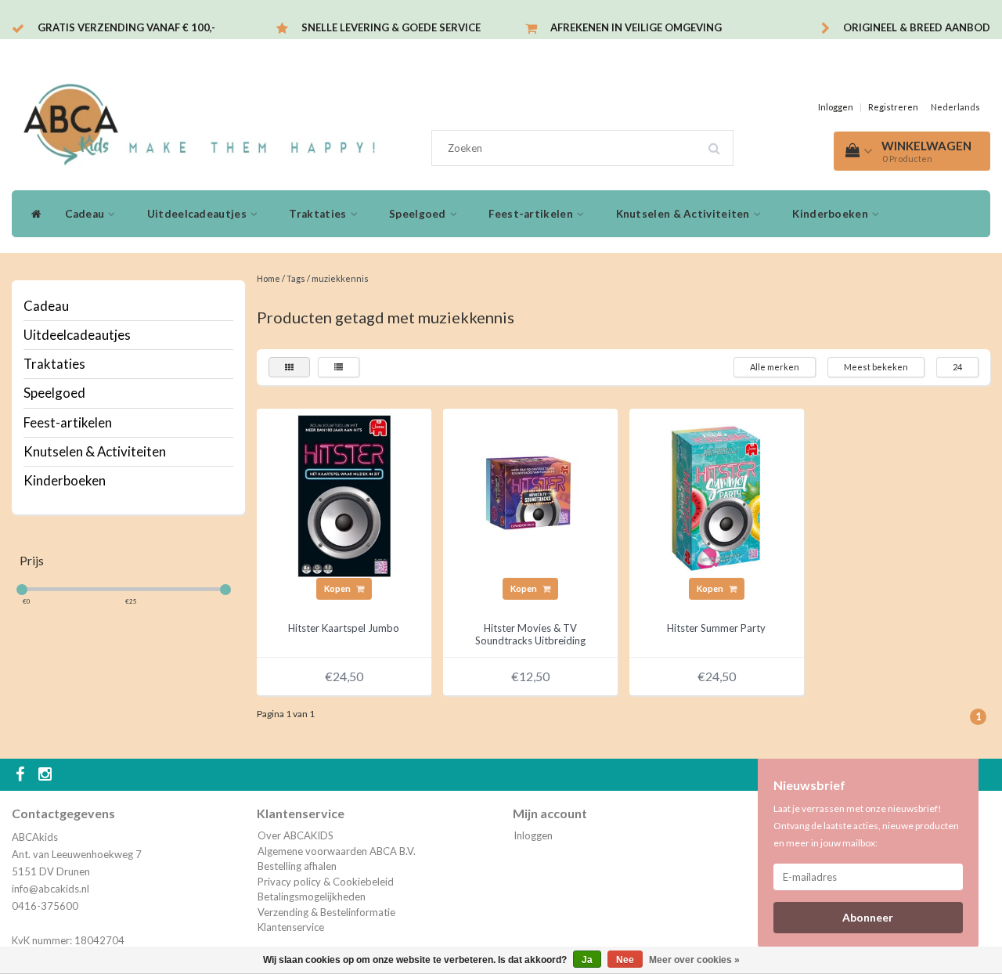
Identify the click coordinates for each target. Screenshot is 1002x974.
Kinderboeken (831, 213)
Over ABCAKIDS (295, 835)
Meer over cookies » (694, 959)
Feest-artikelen (531, 213)
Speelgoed (419, 213)
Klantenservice (291, 927)
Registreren (893, 107)
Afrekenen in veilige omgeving (636, 27)
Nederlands (955, 107)
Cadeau (85, 213)
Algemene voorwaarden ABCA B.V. (337, 851)
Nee (625, 959)
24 (957, 367)
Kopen (338, 588)
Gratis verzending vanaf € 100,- (126, 27)
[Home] (32, 213)
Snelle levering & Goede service (391, 27)
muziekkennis (340, 278)
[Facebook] (22, 775)
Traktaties (318, 213)
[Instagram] (47, 775)
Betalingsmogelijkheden (312, 896)
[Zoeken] (719, 142)
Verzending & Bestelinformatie (326, 912)
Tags (296, 278)
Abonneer (867, 917)
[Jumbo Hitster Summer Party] (716, 495)
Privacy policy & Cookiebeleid (326, 881)
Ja (587, 959)
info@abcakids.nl (50, 888)
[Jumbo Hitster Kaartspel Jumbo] (343, 495)
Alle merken (774, 367)
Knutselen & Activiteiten (684, 213)
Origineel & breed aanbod (916, 27)
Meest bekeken (876, 367)
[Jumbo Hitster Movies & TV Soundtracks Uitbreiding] (530, 495)
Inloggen (835, 107)
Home (268, 278)
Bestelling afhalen (297, 866)
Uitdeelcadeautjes (198, 213)
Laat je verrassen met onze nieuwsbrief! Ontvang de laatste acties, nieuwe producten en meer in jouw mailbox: (866, 826)
